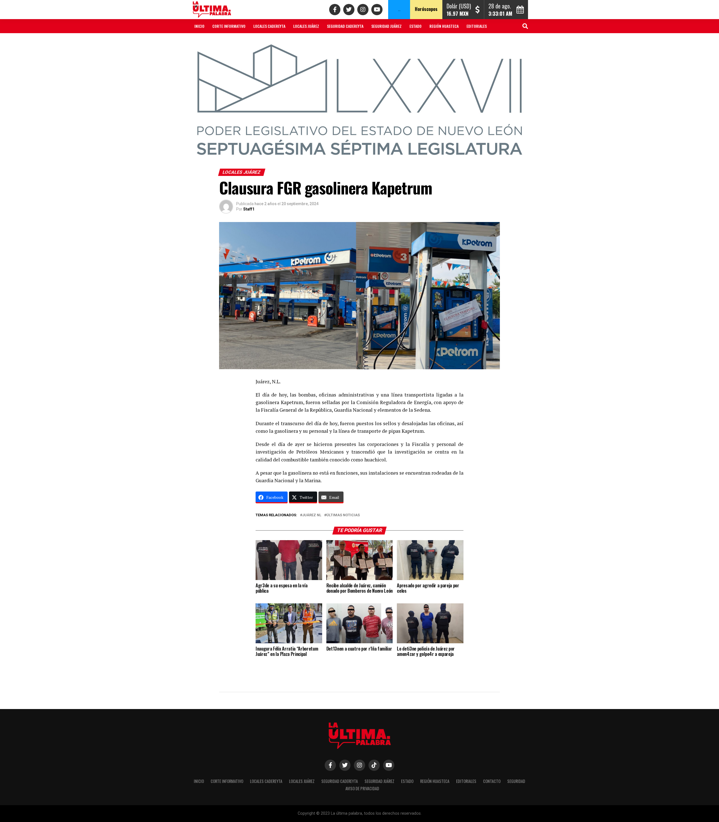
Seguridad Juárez (386, 26)
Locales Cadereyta (269, 26)
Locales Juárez (306, 26)
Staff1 (248, 209)
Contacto (203, 41)
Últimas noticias (343, 515)
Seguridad (229, 41)
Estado (415, 26)
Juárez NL (311, 515)
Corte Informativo (228, 26)
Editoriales (477, 26)
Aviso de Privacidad (262, 41)
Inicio (199, 26)
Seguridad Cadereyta (345, 26)
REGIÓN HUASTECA (444, 26)
